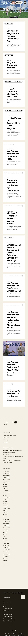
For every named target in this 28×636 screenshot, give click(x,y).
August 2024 (5, 499)
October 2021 (6, 525)
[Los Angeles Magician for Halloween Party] (14, 155)
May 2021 (5, 536)
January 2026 (6, 471)
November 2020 (6, 549)
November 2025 (6, 475)
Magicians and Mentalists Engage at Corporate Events (13, 457)
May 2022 (5, 512)
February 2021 (6, 543)
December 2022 (6, 508)
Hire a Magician (9, 143)
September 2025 (6, 479)
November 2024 (6, 493)
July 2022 (5, 510)
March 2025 (5, 490)
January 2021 (6, 545)
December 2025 (6, 473)
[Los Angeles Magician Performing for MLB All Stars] (14, 360)
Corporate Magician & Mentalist (13, 81)
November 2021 (6, 523)
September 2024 (6, 497)
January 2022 (6, 519)
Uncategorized (9, 23)
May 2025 (5, 486)
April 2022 (5, 514)
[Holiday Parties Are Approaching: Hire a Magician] (14, 124)
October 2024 (6, 495)
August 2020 (5, 556)
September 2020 (6, 554)
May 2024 (5, 506)
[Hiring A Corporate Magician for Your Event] (14, 93)
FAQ (4, 604)
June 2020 (5, 558)
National (7, 633)
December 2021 (6, 521)
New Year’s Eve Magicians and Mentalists (11, 460)
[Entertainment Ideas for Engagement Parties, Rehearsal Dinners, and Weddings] (14, 253)
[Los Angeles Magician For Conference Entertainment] (14, 287)
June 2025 (5, 484)
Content (5, 606)
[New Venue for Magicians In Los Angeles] (14, 394)
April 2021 (5, 538)
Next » (5, 424)
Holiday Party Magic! (7, 462)
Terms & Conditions (7, 608)
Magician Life (8, 343)
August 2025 (5, 482)
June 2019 (5, 560)
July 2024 (5, 501)
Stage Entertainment (7, 616)
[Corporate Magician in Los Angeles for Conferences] (14, 186)
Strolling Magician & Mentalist (9, 618)
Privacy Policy (6, 610)
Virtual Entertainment (8, 614)
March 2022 (5, 517)
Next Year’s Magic (7, 454)
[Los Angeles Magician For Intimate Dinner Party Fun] (14, 36)
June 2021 (5, 534)
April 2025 (5, 488)
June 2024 (5, 503)
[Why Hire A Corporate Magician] (14, 65)
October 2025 (6, 477)
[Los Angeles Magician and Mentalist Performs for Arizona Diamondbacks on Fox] (14, 321)
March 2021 (5, 541)
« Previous (6, 422)
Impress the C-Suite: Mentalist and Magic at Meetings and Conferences (12, 451)
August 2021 (5, 530)
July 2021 (5, 532)
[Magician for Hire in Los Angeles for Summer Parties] (14, 219)
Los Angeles (14, 633)
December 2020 (6, 547)
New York (21, 633)
